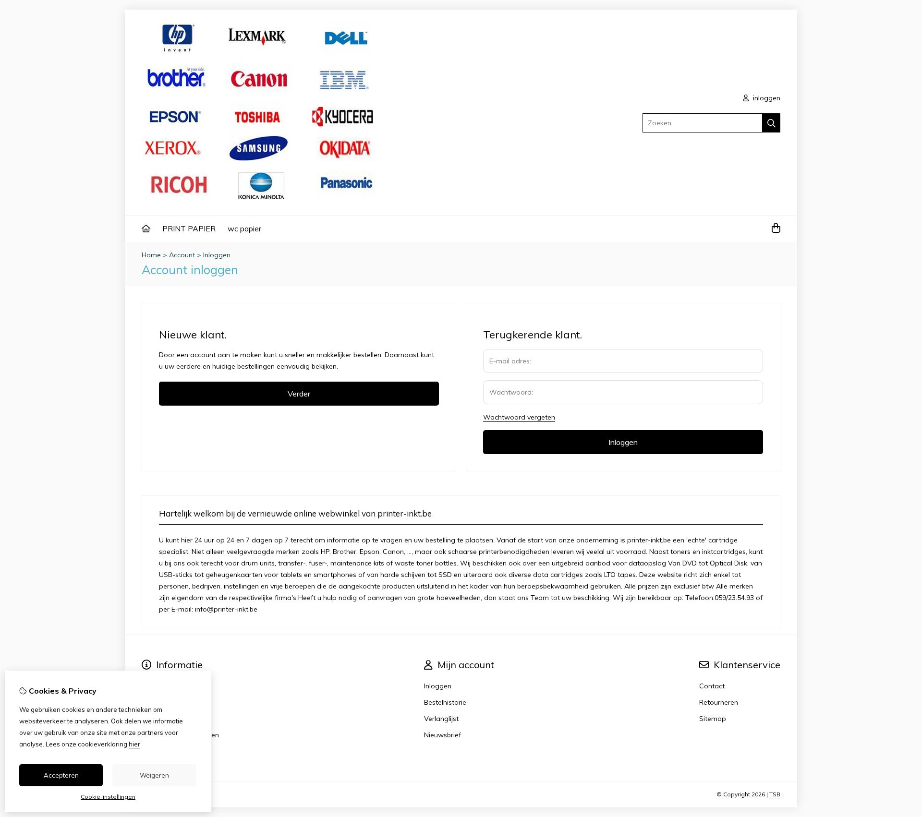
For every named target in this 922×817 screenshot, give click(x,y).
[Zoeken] (771, 122)
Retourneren (718, 702)
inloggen (765, 98)
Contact (712, 686)
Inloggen (216, 255)
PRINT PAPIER (189, 228)
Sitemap (712, 718)
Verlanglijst (441, 718)
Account (182, 255)
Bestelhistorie (445, 702)
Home (151, 255)
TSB (774, 794)
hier (134, 744)
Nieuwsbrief (442, 735)
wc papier (244, 228)
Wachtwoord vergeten (519, 417)
